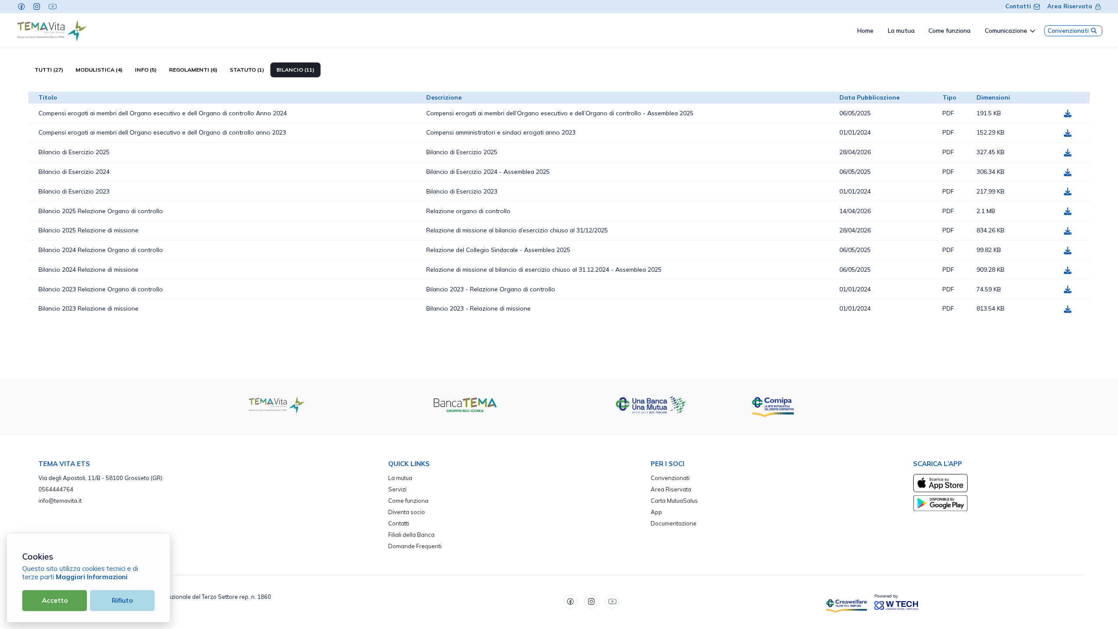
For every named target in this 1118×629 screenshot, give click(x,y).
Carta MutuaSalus (674, 500)
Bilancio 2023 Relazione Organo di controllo (100, 289)
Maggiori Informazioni (92, 577)
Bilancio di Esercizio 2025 (74, 152)
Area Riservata (1069, 6)
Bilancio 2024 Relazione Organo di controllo (100, 249)
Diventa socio (406, 511)
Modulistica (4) (99, 69)
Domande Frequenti (415, 546)
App (656, 511)
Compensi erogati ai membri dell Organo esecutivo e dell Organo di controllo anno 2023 (162, 132)
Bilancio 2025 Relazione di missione (88, 230)
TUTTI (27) (49, 69)
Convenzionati (1068, 31)
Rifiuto (122, 600)
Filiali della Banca (411, 534)
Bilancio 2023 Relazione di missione (88, 308)
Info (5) (146, 69)
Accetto (55, 600)
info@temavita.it (60, 500)
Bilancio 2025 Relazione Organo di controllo (100, 210)
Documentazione (674, 523)
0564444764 (55, 489)
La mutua (400, 477)
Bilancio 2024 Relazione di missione (88, 269)
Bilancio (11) (295, 69)
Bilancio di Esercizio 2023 (74, 191)
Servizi (397, 489)
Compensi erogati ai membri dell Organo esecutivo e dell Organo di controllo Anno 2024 (162, 113)
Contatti (1018, 6)
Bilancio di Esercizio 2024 (74, 171)
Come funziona (408, 500)
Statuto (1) (247, 69)
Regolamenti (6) (193, 69)
